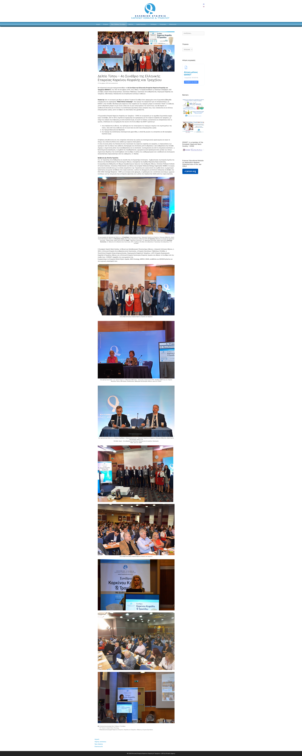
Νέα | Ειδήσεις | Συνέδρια (118, 24)
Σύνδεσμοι (153, 24)
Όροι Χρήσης (99, 744)
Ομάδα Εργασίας (141, 24)
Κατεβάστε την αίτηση (191, 82)
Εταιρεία (105, 24)
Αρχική (98, 24)
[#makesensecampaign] (193, 132)
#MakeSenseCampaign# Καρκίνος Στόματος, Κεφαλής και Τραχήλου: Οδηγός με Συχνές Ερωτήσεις (126, 729)
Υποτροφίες (163, 24)
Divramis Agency (170, 753)
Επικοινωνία (172, 24)
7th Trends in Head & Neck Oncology (109, 728)
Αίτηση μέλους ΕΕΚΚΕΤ (191, 73)
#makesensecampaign (105, 726)
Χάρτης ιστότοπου (100, 741)
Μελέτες (131, 24)
